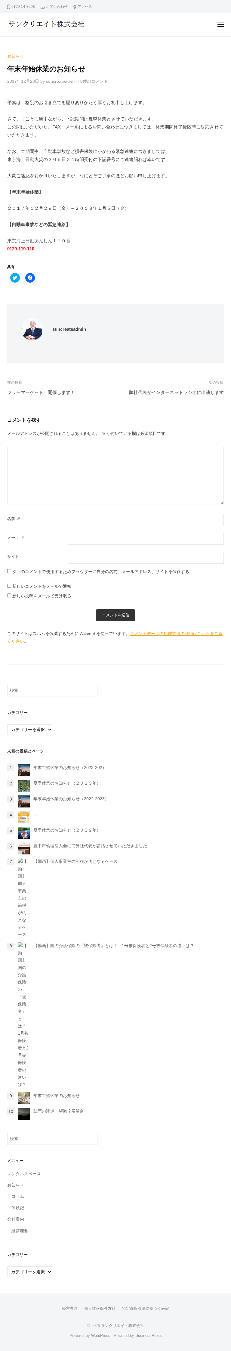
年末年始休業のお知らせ (56, 1095)
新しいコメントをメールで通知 (41, 586)
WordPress (100, 1335)
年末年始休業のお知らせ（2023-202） (69, 767)
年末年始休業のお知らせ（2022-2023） (71, 799)
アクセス (85, 7)
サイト (13, 556)
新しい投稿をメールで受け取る (41, 596)
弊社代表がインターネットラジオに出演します (176, 392)
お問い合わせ (57, 7)
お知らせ (15, 56)
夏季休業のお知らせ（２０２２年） (67, 830)
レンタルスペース (24, 1174)
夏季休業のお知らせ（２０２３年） (67, 783)
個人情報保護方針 (100, 1308)
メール (15, 537)
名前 (13, 518)
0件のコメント (94, 81)
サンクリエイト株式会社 (122, 1325)
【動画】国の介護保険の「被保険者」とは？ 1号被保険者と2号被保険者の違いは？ (113, 946)
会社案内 (15, 1219)
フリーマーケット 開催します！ (41, 392)
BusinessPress (148, 1335)
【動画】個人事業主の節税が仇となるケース (75, 861)
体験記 (17, 1208)
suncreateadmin (61, 81)
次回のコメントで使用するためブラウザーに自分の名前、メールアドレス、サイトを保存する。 (102, 571)
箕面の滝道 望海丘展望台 (58, 1111)
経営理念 (19, 1231)
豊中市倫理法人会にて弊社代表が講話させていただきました (90, 846)
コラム (17, 1196)
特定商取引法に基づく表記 (145, 1308)
